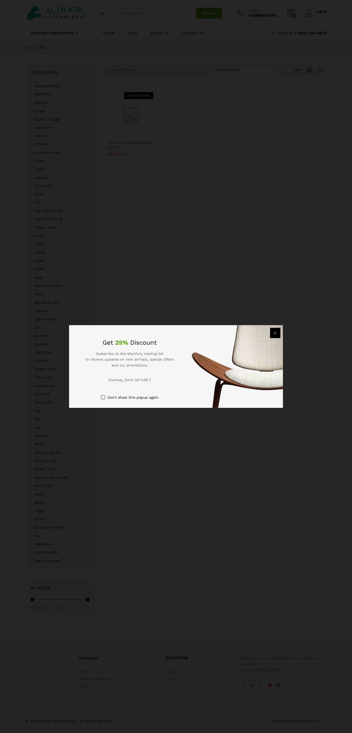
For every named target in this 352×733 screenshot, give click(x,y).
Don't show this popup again (132, 397)
